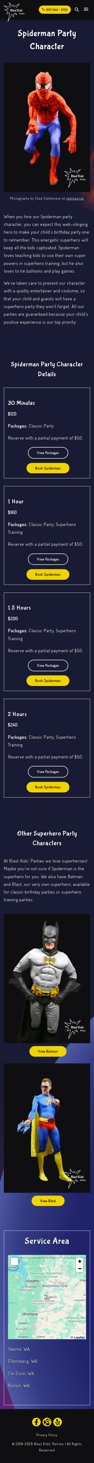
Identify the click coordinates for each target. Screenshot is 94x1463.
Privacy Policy (47, 1435)
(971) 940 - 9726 (54, 9)
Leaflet (79, 1337)
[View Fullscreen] (14, 1261)
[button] (47, 1297)
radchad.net (75, 198)
